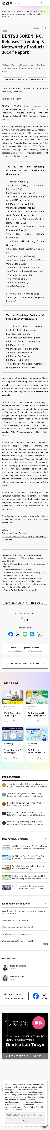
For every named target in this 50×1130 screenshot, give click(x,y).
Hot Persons (9, 958)
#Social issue (40, 65)
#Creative (32, 65)
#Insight (4, 71)
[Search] (42, 3)
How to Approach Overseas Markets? (17, 934)
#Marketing (5, 65)
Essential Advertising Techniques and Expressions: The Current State (23, 912)
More (45, 943)
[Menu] (46, 3)
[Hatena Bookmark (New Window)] (32, 634)
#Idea (4, 68)
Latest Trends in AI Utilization (15, 920)
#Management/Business (19, 65)
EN (19, 3)
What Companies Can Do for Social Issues (19, 941)
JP (16, 3)
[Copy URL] (39, 634)
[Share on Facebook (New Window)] (10, 634)
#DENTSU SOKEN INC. (35, 68)
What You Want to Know (16, 903)
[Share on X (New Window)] (17, 634)
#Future (24, 68)
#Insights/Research (13, 68)
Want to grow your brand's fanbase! (17, 927)
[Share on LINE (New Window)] (25, 634)
